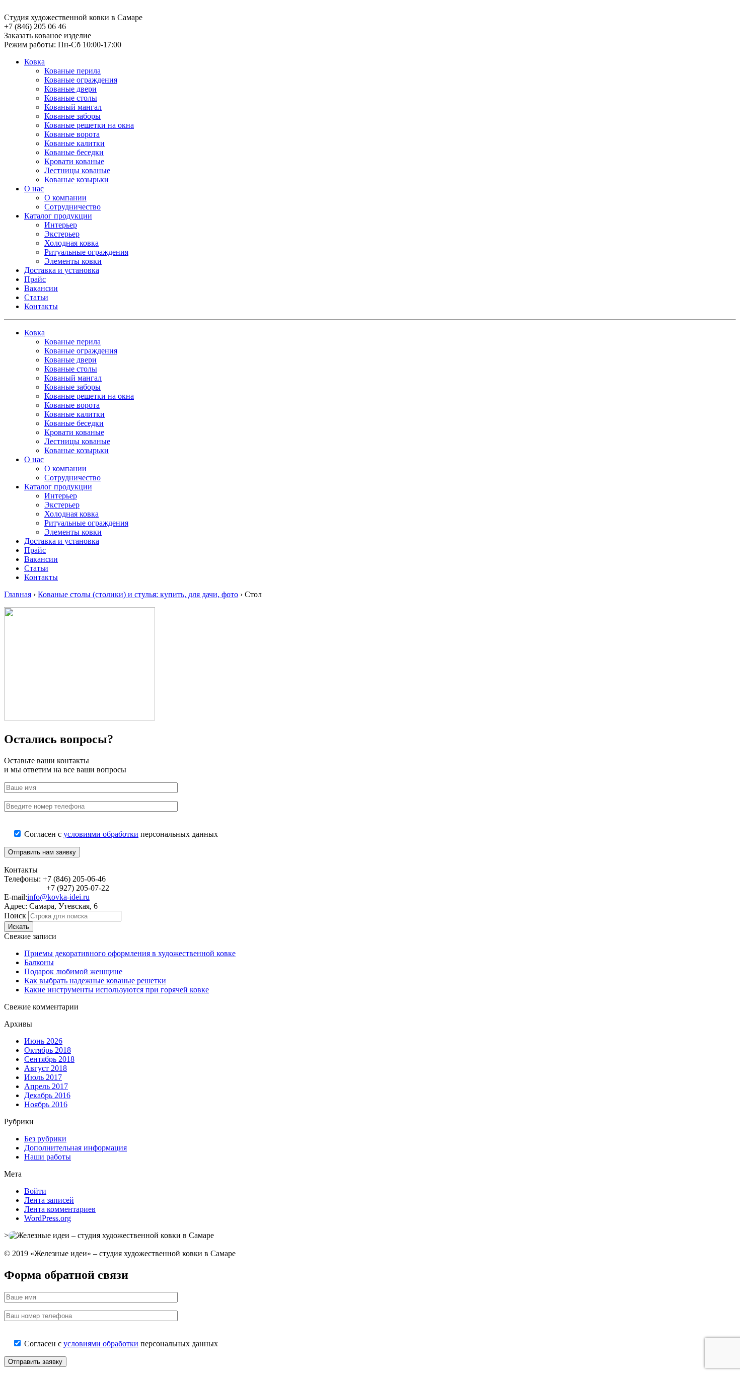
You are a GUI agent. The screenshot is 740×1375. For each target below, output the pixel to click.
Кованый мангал (73, 107)
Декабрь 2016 (47, 1095)
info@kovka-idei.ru (58, 897)
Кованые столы (70, 98)
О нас (34, 188)
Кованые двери (70, 89)
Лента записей (49, 1200)
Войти (35, 1191)
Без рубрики (45, 1138)
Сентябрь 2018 (49, 1059)
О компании (65, 197)
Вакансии (41, 288)
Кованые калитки (74, 143)
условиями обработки (100, 834)
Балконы (39, 962)
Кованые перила (72, 70)
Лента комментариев (60, 1209)
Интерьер (60, 225)
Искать (18, 926)
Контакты (41, 306)
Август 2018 (45, 1068)
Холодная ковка (71, 243)
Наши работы (47, 1156)
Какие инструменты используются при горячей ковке (116, 989)
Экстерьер (62, 234)
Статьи (36, 297)
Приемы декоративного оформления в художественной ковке (130, 953)
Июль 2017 (43, 1077)
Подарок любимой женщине (73, 971)
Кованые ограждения (80, 80)
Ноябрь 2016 (45, 1104)
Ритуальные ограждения (86, 252)
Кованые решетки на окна (89, 125)
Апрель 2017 (46, 1086)
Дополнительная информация (75, 1147)
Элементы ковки (73, 261)
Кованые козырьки (76, 179)
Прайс (35, 279)
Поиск (15, 915)
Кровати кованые (74, 161)
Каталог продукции (58, 215)
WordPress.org (47, 1218)
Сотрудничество (72, 206)
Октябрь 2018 (47, 1050)
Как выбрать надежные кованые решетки (95, 980)
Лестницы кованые (77, 170)
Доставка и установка (61, 270)
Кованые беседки (74, 152)
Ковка (34, 61)
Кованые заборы (72, 116)
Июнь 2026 (43, 1041)
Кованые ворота (72, 134)
